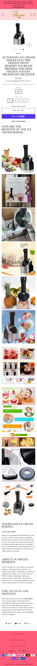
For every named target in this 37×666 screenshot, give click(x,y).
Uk (16, 101)
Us (21, 101)
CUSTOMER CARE (18, 634)
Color (18, 88)
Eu (10, 101)
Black (18, 92)
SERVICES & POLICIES (18, 640)
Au (27, 101)
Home (18, 53)
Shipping (15, 81)
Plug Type (18, 97)
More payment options (18, 121)
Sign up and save (18, 646)
